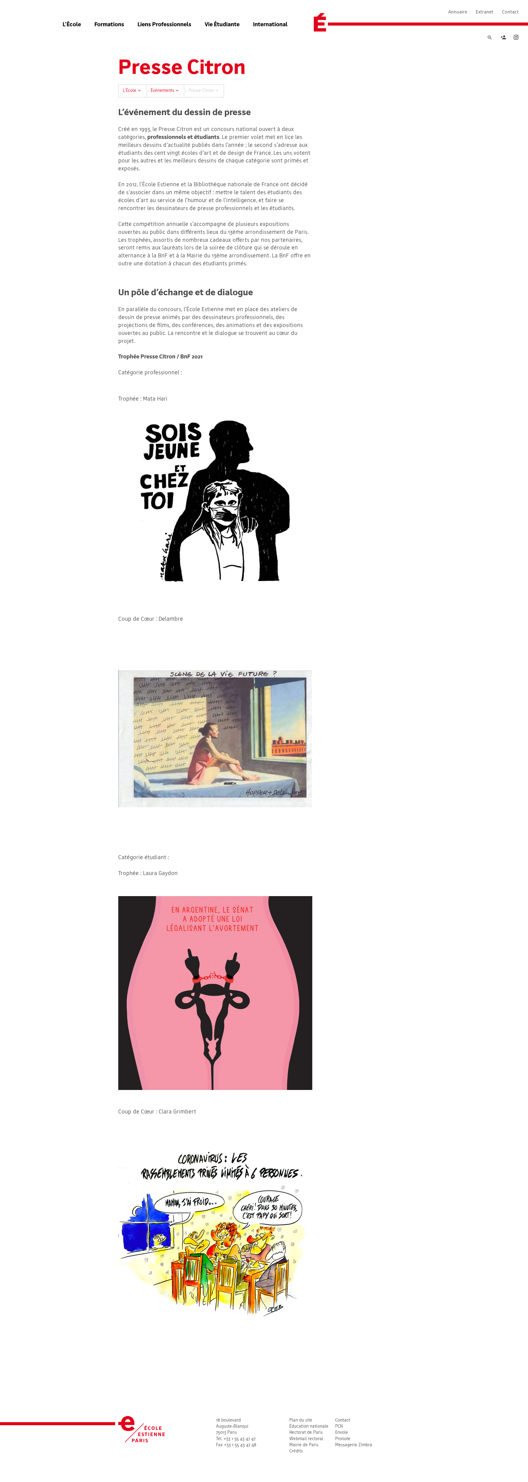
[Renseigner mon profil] (503, 38)
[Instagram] (516, 38)
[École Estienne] (320, 22)
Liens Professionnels (164, 24)
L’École (72, 24)
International (270, 24)
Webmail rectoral (306, 1439)
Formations (109, 24)
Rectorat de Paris (306, 1433)
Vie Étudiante (222, 24)
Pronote (342, 1439)
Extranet (484, 12)
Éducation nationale (308, 1427)
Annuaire (457, 12)
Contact (510, 12)
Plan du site (300, 1420)
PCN (339, 1427)
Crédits (296, 1451)
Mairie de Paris (303, 1445)
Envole (341, 1433)
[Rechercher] (489, 38)
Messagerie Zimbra (353, 1445)
